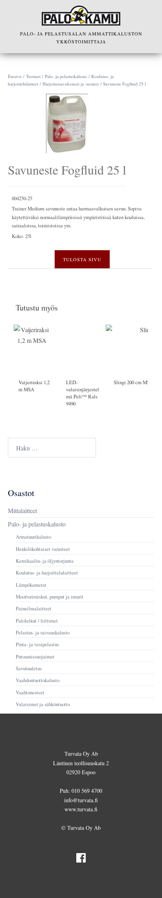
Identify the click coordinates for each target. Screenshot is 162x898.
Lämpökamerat (31, 584)
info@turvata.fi (81, 800)
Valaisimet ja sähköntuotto (43, 704)
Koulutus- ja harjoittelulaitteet (47, 572)
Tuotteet (33, 76)
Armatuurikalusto (33, 536)
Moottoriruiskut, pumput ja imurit (49, 596)
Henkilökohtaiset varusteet (43, 548)
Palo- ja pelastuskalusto (66, 76)
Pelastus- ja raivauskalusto (43, 632)
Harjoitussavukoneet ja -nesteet (70, 84)
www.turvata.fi (81, 809)
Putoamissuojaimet (35, 656)
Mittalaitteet (22, 510)
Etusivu (15, 76)
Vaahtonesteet (30, 692)
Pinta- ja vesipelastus (37, 644)
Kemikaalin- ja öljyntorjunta (45, 560)
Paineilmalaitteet (34, 608)
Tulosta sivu (82, 259)
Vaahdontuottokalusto (37, 680)
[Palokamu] (81, 16)
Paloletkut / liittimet (37, 620)
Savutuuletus (29, 668)
